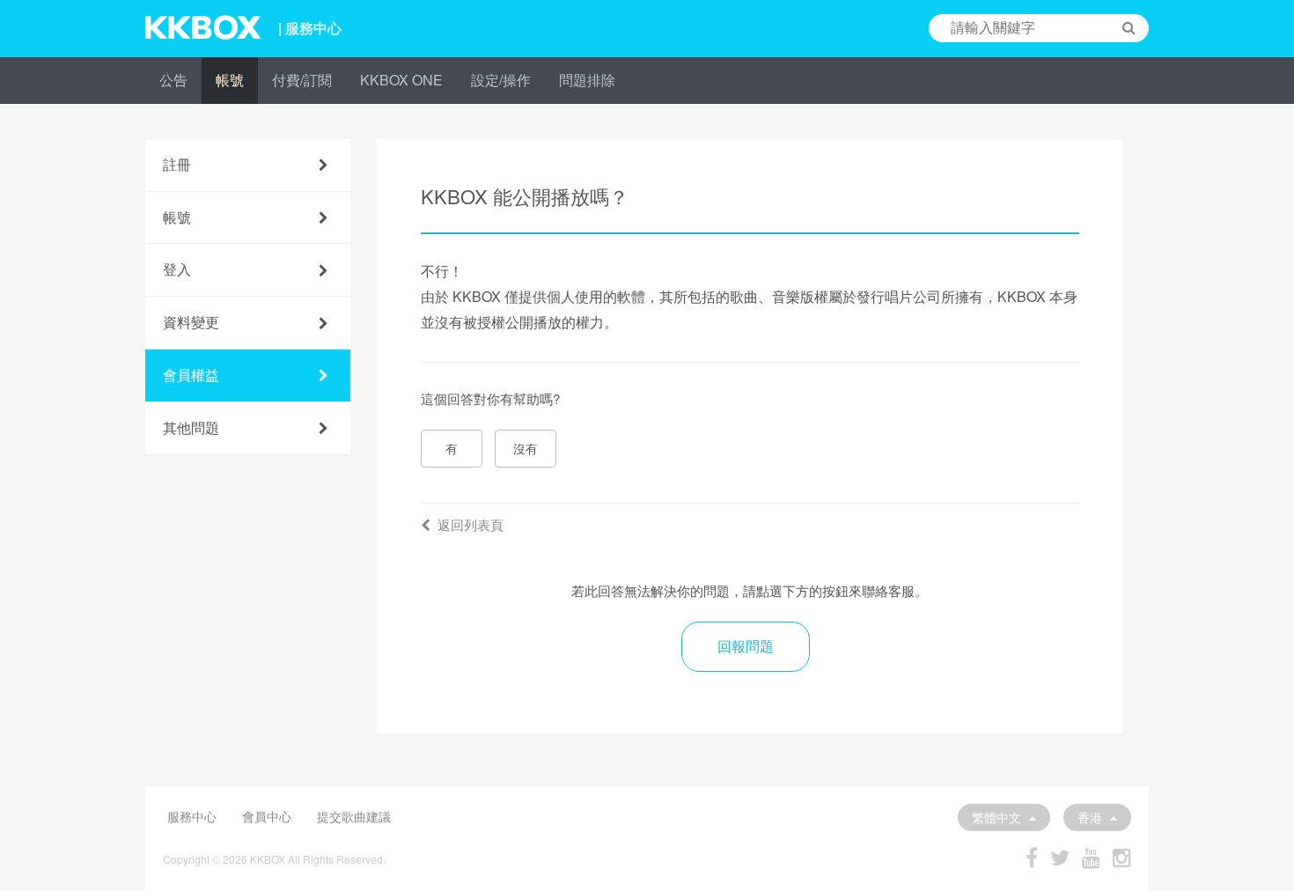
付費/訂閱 (302, 80)
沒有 (525, 448)
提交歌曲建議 (354, 816)
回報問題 (745, 646)
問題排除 (587, 80)
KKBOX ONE (401, 80)
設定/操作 (501, 80)
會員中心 (266, 816)
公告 (173, 80)
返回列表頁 (470, 524)
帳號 (230, 80)
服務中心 (192, 816)
